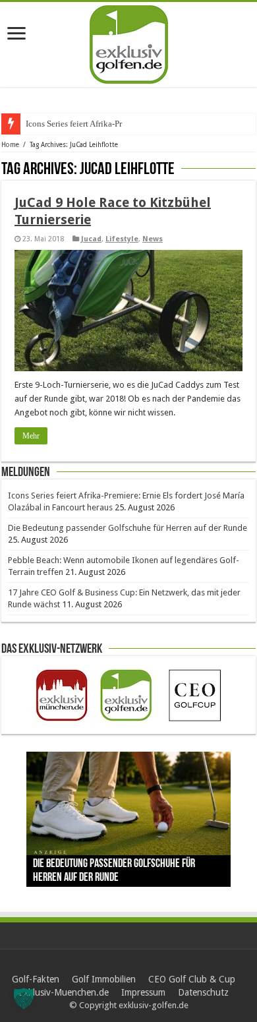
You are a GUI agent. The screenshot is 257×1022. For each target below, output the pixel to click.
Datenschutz (203, 992)
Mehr (31, 435)
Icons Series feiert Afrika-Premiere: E (91, 124)
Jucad (91, 239)
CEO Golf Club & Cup (191, 979)
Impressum (143, 992)
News (152, 239)
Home (10, 144)
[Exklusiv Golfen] (129, 42)
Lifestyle (121, 239)
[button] (23, 998)
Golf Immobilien (104, 979)
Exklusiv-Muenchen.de (63, 992)
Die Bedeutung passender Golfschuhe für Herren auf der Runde (127, 528)
